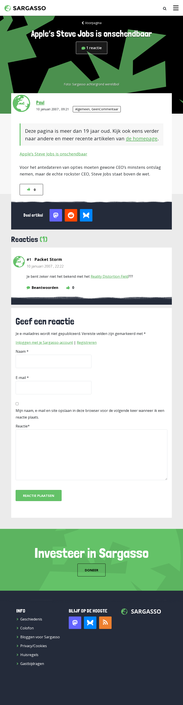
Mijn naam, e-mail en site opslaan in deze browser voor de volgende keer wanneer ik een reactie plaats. (90, 414)
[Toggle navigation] (176, 8)
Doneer (91, 570)
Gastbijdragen (32, 663)
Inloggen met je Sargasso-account (44, 342)
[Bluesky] (90, 622)
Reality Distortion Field (109, 276)
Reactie (22, 426)
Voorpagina (93, 23)
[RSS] (105, 622)
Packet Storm (48, 259)
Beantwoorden (45, 287)
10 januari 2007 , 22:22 (45, 266)
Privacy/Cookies (33, 645)
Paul (40, 102)
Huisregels (29, 654)
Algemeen (82, 109)
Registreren (87, 342)
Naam (21, 351)
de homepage (141, 138)
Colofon (27, 628)
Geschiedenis (31, 619)
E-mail (21, 377)
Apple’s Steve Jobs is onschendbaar (53, 154)
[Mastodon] (75, 622)
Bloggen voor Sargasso (40, 636)
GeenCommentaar (105, 109)
